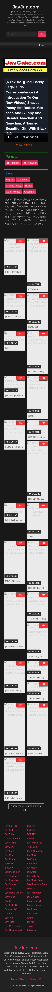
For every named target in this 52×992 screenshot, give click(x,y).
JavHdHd (31, 830)
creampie (29, 191)
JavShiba (31, 872)
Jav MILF (31, 922)
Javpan (30, 918)
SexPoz (9, 863)
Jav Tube (9, 922)
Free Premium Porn (37, 884)
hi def (28, 185)
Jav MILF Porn (12, 838)
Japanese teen (12, 872)
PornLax (31, 888)
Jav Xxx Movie (12, 880)
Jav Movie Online (14, 893)
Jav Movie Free (13, 926)
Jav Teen (9, 918)
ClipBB (8, 901)
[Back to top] (42, 983)
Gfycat (30, 926)
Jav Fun (9, 913)
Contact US (35, 979)
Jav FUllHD (11, 905)
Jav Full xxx (33, 876)
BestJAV (9, 867)
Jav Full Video (34, 893)
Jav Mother (10, 859)
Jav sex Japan (34, 905)
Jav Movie (32, 855)
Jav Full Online (34, 842)
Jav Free (9, 851)
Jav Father (32, 863)
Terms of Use (17, 979)
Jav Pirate (32, 909)
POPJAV (31, 834)
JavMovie (32, 930)
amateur (14, 163)
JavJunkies (10, 830)
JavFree (31, 826)
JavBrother (10, 884)
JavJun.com (25, 6)
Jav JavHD (32, 913)
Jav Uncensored (13, 930)
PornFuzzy (32, 847)
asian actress (13, 191)
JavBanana (11, 876)
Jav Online (10, 842)
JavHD (30, 838)
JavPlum (31, 859)
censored (23, 179)
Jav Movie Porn (35, 880)
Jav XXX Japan (35, 851)
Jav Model (32, 867)
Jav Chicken (33, 897)
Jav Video (10, 897)
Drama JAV (11, 909)
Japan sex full (34, 901)
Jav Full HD (11, 826)
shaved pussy (13, 185)
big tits (10, 179)
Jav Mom (9, 855)
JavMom (9, 847)
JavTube (9, 834)
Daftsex (9, 888)
